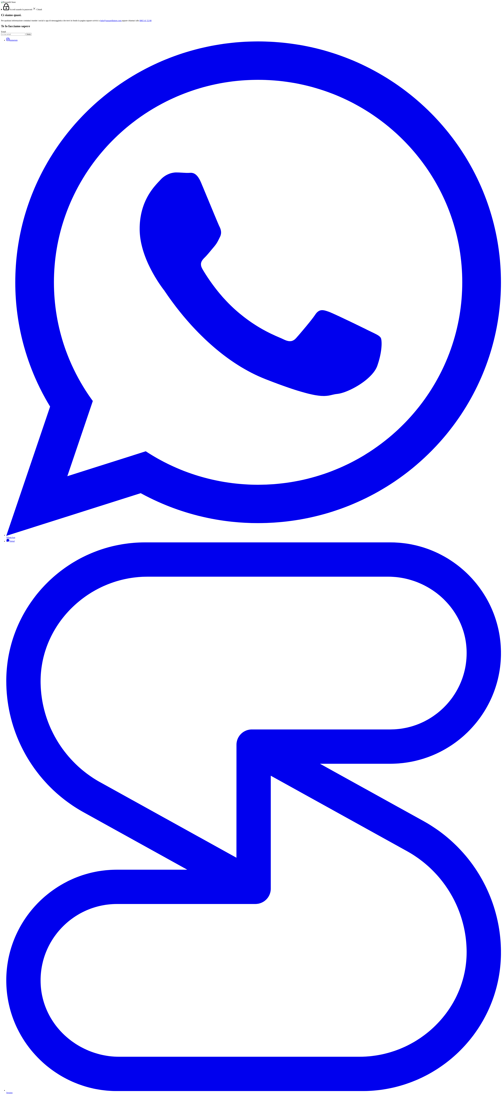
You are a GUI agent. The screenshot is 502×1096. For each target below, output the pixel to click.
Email (3, 32)
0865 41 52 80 (145, 20)
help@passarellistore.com (111, 20)
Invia (28, 34)
